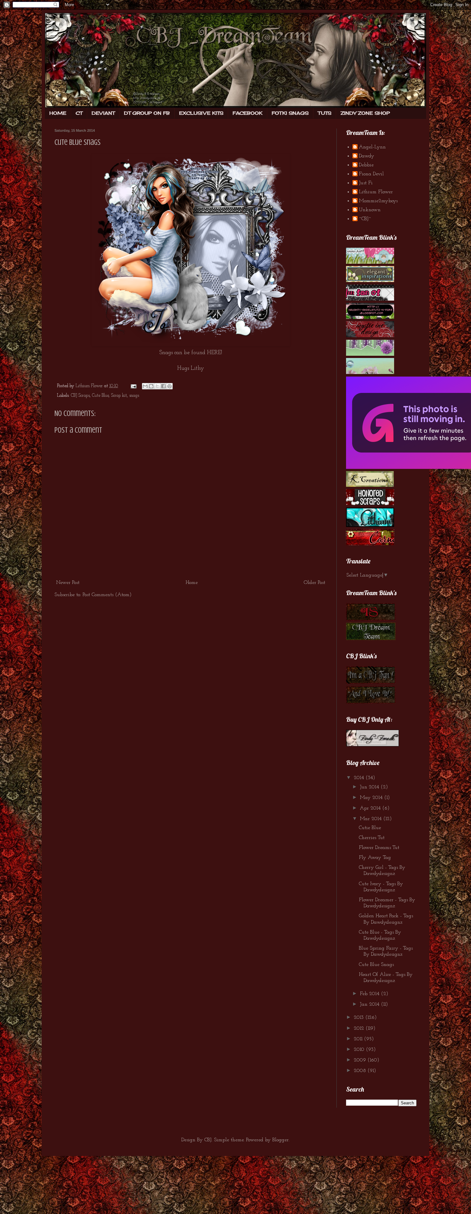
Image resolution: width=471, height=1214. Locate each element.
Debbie (366, 165)
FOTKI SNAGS (290, 113)
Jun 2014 (370, 787)
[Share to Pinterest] (169, 386)
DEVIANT (103, 113)
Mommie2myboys (378, 201)
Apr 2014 (371, 808)
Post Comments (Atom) (107, 594)
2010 (360, 1049)
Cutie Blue (370, 827)
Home (192, 582)
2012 (360, 1028)
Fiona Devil (371, 174)
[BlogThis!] (151, 386)
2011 (359, 1039)
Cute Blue (100, 395)
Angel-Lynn (372, 147)
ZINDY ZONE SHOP (365, 113)
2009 (361, 1060)
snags (134, 395)
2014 (360, 777)
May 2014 (372, 797)
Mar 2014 (371, 818)
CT (79, 113)
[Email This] (145, 386)
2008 (361, 1070)
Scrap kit (119, 395)
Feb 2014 (370, 993)
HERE (214, 352)
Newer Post (67, 582)
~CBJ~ (365, 218)
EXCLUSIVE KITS (201, 113)
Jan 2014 (370, 1004)
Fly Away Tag (375, 857)
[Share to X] (157, 386)
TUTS (324, 113)
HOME (57, 113)
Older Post (314, 582)
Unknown (370, 209)
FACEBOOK (247, 113)
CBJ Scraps (80, 395)
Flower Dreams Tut (379, 847)
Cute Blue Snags (376, 964)
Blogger (280, 1140)
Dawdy (366, 156)
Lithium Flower (376, 192)
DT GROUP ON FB (147, 113)
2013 (359, 1017)
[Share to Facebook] (163, 386)
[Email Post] (133, 386)
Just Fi (366, 183)
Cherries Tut (371, 837)
